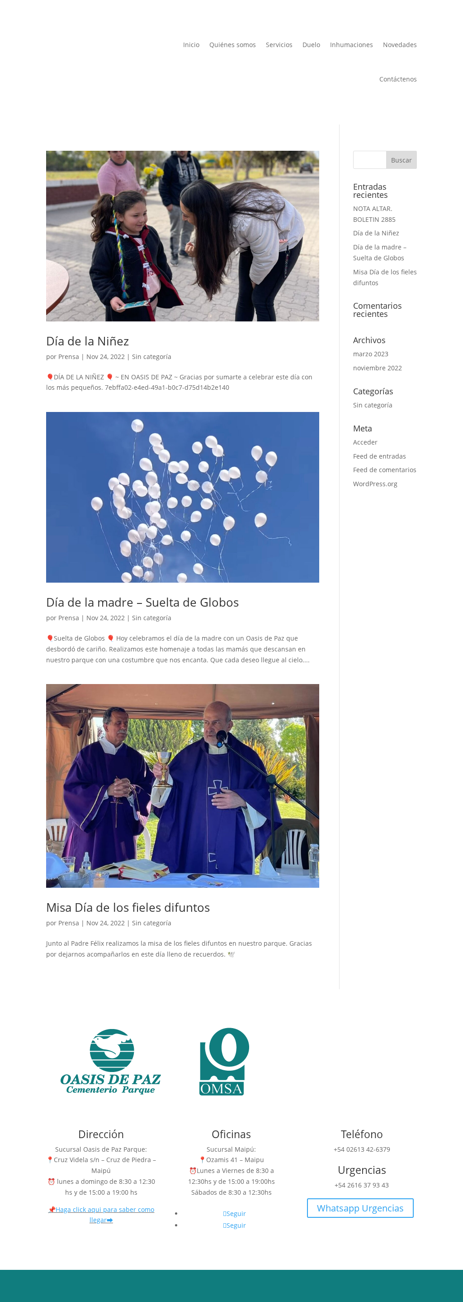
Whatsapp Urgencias (360, 1208)
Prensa (68, 356)
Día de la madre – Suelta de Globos (142, 602)
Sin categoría (151, 356)
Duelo (311, 44)
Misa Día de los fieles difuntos (128, 907)
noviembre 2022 (377, 368)
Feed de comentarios (384, 469)
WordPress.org (375, 483)
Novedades (400, 44)
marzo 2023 (370, 353)
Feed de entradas (379, 456)
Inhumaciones (351, 44)
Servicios (279, 44)
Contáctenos (398, 79)
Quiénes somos (232, 44)
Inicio (191, 44)
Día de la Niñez (87, 341)
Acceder (365, 442)
